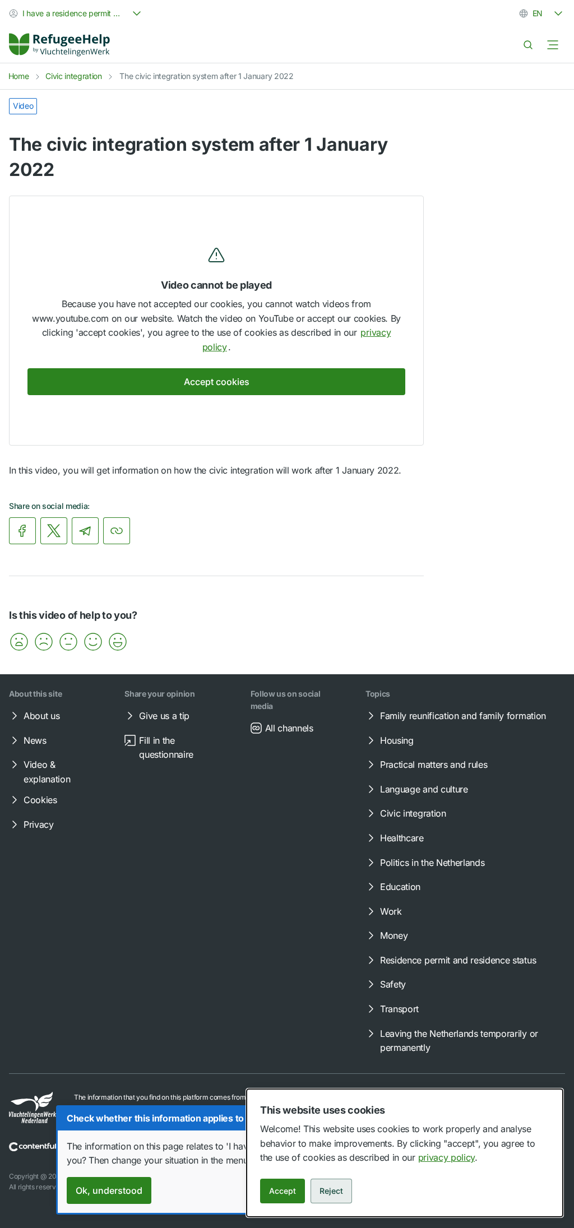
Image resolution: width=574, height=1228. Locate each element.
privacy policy (446, 1157)
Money (394, 935)
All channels (289, 728)
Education (400, 886)
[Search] (528, 45)
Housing (397, 740)
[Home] (59, 45)
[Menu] (552, 45)
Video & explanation (47, 772)
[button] (19, 642)
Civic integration (73, 76)
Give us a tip (164, 715)
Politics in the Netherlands (432, 862)
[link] (59, 45)
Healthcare (402, 838)
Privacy (39, 824)
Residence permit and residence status (458, 960)
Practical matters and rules (433, 764)
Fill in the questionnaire (166, 748)
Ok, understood (109, 1190)
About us (41, 715)
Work (391, 911)
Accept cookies (216, 381)
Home (18, 76)
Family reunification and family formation (463, 715)
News (35, 740)
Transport (399, 1008)
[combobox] (76, 13)
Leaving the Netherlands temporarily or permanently (459, 1041)
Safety (393, 984)
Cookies (40, 799)
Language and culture (424, 789)
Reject (331, 1190)
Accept (282, 1190)
